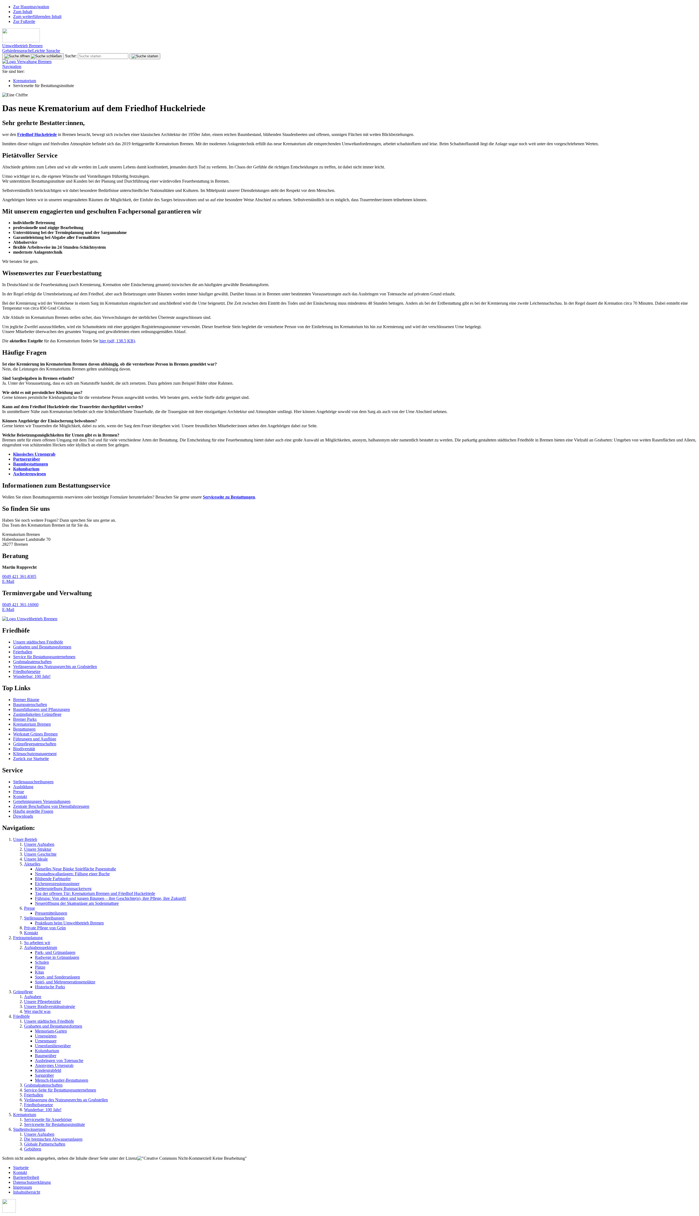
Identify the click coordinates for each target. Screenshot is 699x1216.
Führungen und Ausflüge (34, 739)
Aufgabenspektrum (40, 947)
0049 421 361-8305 (19, 576)
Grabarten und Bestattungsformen (42, 647)
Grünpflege (23, 991)
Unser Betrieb (25, 839)
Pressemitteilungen (51, 913)
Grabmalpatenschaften (32, 661)
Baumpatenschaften (30, 704)
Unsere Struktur (37, 849)
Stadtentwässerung (29, 1129)
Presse (18, 791)
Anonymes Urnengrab (54, 1065)
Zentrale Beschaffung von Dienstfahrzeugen (51, 806)
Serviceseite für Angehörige (48, 1119)
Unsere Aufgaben (39, 844)
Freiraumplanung (28, 937)
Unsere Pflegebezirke (42, 1001)
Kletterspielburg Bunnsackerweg (63, 888)
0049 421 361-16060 (20, 604)
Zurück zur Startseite (31, 758)
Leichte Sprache (46, 50)
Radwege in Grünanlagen (57, 957)
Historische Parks (50, 986)
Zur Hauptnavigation (31, 6)
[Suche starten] (144, 56)
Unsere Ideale (36, 859)
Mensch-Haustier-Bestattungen (61, 1080)
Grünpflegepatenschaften (34, 744)
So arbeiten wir (37, 942)
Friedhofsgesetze (38, 1104)
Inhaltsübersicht (26, 1192)
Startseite (21, 1167)
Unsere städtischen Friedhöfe (38, 642)
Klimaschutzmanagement (35, 753)
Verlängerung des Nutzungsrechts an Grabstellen (55, 666)
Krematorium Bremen (32, 724)
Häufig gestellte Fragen (33, 811)
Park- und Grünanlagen (55, 952)
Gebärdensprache (17, 50)
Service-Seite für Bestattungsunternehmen (60, 1090)
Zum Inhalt (22, 11)
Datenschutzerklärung (32, 1182)
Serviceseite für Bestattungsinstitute (54, 1124)
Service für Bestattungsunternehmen (44, 656)
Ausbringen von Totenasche (59, 1060)
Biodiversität (24, 748)
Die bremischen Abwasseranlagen (53, 1139)
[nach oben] (9, 1211)
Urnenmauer (46, 1041)
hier (117, 341)
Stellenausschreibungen (33, 781)
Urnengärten (46, 1036)
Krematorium (24, 80)
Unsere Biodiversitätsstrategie (49, 1006)
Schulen (42, 962)
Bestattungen (24, 729)
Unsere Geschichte (40, 854)
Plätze (40, 967)
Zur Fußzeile (24, 21)
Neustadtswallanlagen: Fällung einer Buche (72, 873)
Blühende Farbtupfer (53, 878)
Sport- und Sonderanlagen (57, 977)
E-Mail (8, 581)
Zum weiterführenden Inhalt (37, 16)
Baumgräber (45, 1055)
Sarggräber (44, 1075)
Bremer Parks (25, 719)
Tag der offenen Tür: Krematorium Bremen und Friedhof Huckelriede (95, 893)
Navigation (11, 66)
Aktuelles (32, 864)
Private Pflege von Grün (45, 928)
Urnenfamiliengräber (53, 1045)
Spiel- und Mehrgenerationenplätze (65, 982)
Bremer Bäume (26, 699)
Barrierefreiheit (26, 1177)
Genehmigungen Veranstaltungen (41, 801)
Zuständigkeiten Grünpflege (37, 714)
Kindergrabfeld (48, 1070)
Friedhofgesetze (26, 671)
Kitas (39, 972)
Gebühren (32, 1149)
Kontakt (20, 796)
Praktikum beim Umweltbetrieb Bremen (69, 923)
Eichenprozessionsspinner (57, 883)
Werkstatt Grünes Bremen (35, 734)
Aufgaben (32, 996)
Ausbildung (23, 786)
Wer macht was (37, 1011)
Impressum (22, 1187)
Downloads (23, 816)
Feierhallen (22, 651)
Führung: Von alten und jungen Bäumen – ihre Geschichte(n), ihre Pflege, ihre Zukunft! (110, 898)
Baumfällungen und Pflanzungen (41, 709)
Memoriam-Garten (51, 1031)
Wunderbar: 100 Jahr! (32, 676)
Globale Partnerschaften (44, 1144)
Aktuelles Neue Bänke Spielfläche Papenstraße (75, 869)
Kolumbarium (47, 1050)
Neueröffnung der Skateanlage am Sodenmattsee (77, 903)
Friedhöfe (21, 1016)
